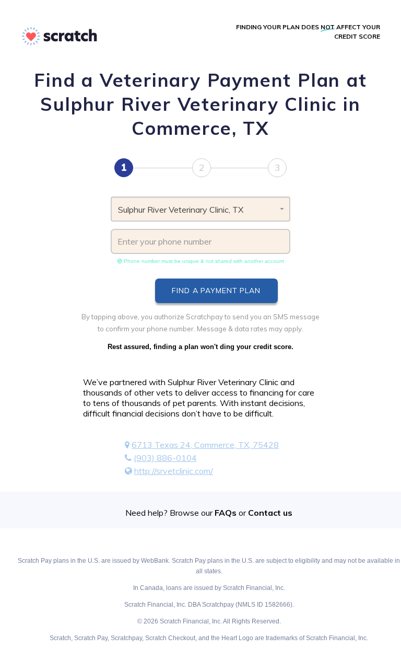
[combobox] (200, 209)
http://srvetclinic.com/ (173, 471)
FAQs (226, 512)
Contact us (270, 512)
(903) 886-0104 (165, 458)
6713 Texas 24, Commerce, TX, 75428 (205, 444)
